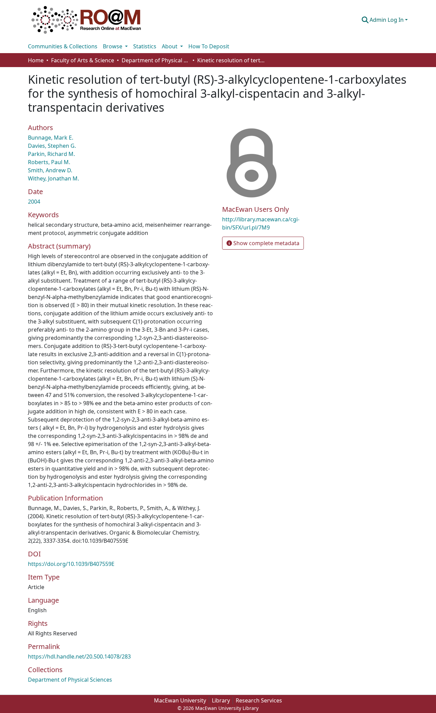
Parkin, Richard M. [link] (51, 154)
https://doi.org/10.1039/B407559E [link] (71, 564)
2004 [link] (34, 201)
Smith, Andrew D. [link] (50, 170)
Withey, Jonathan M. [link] (53, 178)
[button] (86, 20)
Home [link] (36, 60)
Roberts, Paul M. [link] (49, 162)
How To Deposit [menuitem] (208, 46)
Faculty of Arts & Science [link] (82, 60)
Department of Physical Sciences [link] (156, 60)
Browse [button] (113, 46)
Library (221, 700)
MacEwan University (180, 700)
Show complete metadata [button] (265, 243)
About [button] (170, 46)
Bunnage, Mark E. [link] (50, 137)
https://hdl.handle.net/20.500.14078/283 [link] (79, 656)
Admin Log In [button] (387, 19)
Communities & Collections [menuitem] (62, 46)
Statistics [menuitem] (144, 46)
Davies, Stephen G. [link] (52, 145)
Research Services (259, 700)
